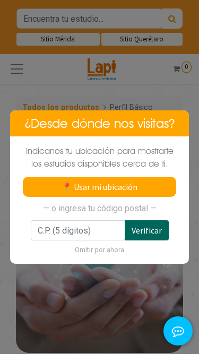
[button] (178, 290)
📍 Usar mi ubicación (99, 187)
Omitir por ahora (99, 250)
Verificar (147, 230)
